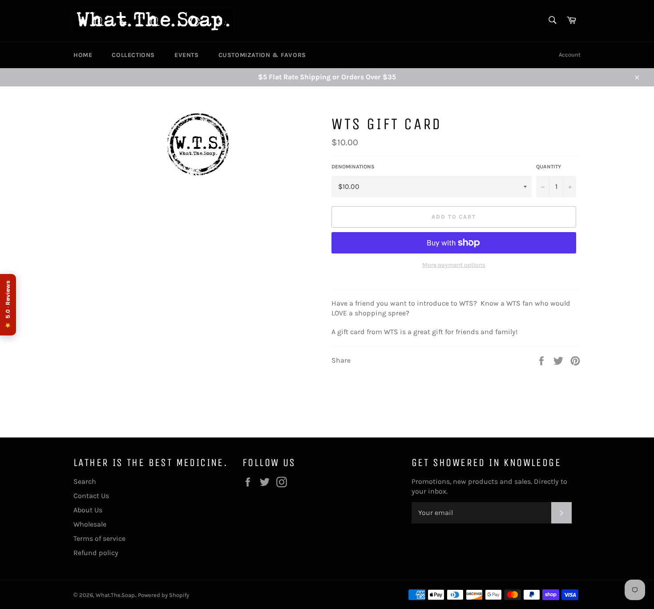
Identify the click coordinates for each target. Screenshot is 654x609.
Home (82, 55)
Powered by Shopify (163, 595)
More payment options (453, 265)
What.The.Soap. (116, 595)
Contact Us (91, 495)
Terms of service (99, 538)
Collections (133, 55)
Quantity (548, 166)
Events (186, 55)
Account (570, 54)
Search (84, 481)
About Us (87, 510)
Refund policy (95, 552)
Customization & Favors (262, 55)
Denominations (353, 166)
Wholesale (89, 524)
